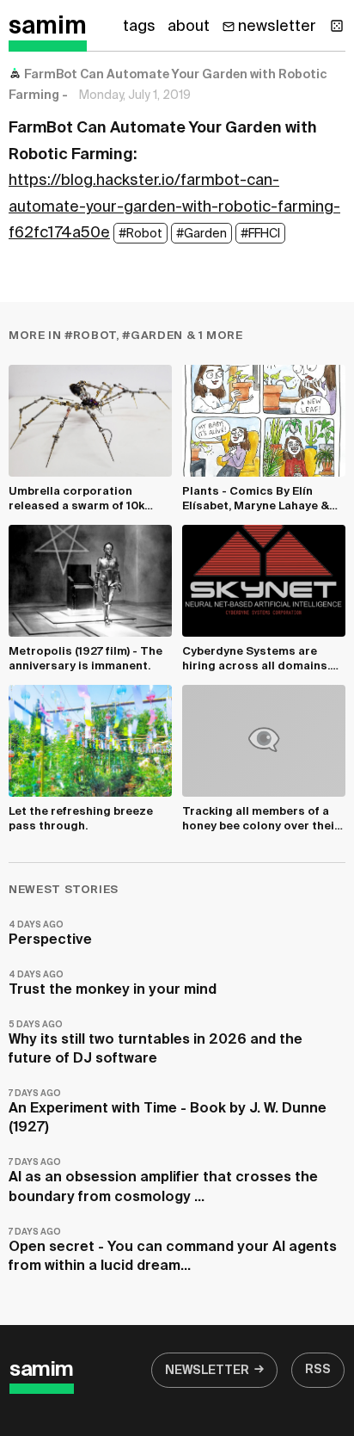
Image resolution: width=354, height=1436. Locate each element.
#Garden (201, 234)
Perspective (50, 934)
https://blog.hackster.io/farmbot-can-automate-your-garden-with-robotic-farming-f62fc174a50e (174, 207)
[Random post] (336, 25)
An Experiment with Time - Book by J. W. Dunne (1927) (168, 1112)
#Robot (140, 234)
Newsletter (207, 1371)
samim (48, 27)
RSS (318, 1370)
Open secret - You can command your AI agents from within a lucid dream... (173, 1250)
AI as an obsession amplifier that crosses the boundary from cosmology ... (163, 1181)
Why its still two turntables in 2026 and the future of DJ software (155, 1043)
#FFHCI (260, 234)
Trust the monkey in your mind (113, 984)
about (189, 26)
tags (139, 26)
